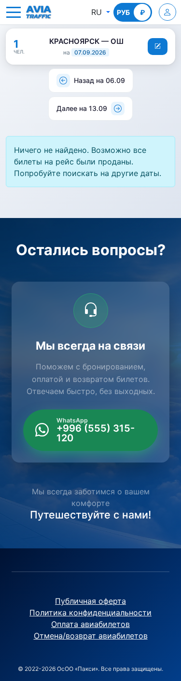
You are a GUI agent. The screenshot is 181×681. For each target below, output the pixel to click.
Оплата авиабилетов (90, 624)
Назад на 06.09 (99, 80)
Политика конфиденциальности (90, 612)
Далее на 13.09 (81, 108)
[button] (13, 12)
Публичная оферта (90, 601)
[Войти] (167, 12)
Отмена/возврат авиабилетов (91, 635)
